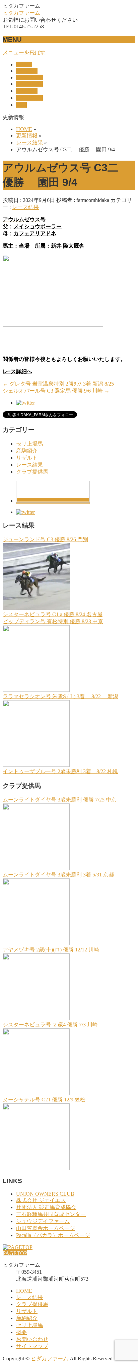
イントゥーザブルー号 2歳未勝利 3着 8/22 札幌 (60, 771)
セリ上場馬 (29, 444)
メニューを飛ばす (24, 52)
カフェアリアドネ (34, 233)
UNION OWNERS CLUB (45, 1194)
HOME (24, 1291)
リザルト (27, 458)
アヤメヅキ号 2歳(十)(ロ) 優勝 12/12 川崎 (51, 949)
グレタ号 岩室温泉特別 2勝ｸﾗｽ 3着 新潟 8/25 (58, 384)
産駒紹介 (27, 451)
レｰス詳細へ (17, 371)
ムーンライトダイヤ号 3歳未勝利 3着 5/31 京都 (58, 874)
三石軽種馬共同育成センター (51, 1214)
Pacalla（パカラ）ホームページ (53, 1235)
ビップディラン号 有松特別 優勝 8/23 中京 (53, 621)
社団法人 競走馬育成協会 (46, 1207)
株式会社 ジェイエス (41, 1200)
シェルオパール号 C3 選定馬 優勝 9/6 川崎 (56, 391)
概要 (21, 1332)
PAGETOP (15, 1253)
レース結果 (25, 207)
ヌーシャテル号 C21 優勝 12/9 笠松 (44, 1099)
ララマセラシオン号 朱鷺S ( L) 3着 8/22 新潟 (60, 696)
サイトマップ (32, 1346)
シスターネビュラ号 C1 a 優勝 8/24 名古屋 (52, 614)
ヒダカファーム (21, 13)
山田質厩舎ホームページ (45, 1228)
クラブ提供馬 (32, 472)
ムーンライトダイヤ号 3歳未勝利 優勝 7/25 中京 (60, 799)
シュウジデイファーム (43, 1221)
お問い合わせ (32, 1339)
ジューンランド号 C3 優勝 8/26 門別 (45, 539)
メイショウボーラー (37, 226)
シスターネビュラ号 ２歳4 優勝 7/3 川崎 (50, 1024)
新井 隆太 (62, 246)
